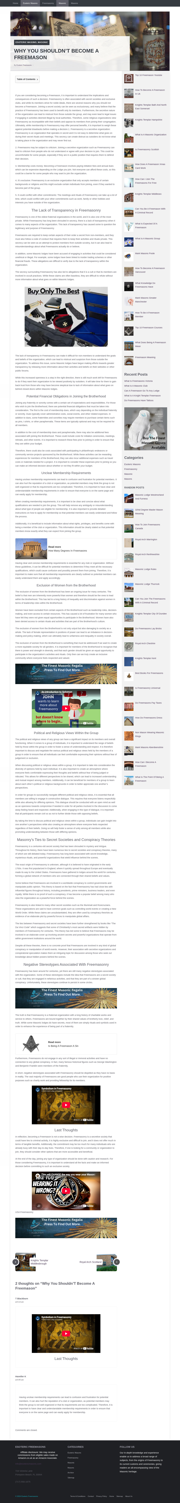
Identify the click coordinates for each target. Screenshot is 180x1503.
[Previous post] (15, 1262)
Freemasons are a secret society (100, 975)
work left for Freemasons (105, 377)
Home (15, 3)
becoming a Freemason (39, 1136)
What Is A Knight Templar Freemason (142, 395)
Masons (74, 3)
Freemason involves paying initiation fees (76, 166)
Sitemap (71, 1478)
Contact (91, 1496)
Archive (71, 1473)
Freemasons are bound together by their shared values (59, 1019)
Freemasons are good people (58, 1076)
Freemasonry (48, 3)
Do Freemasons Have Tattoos (138, 400)
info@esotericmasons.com (28, 1464)
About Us (128, 1496)
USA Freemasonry (24, 1212)
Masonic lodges (40, 253)
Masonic (62, 3)
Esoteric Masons (30, 3)
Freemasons (52, 246)
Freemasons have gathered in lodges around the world (76, 872)
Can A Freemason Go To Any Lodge (141, 391)
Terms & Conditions (77, 1496)
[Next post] (117, 1262)
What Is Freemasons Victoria (138, 381)
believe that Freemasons (34, 883)
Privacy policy (101, 1496)
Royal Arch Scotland (91, 1262)
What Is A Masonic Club (136, 386)
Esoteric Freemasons (24, 65)
